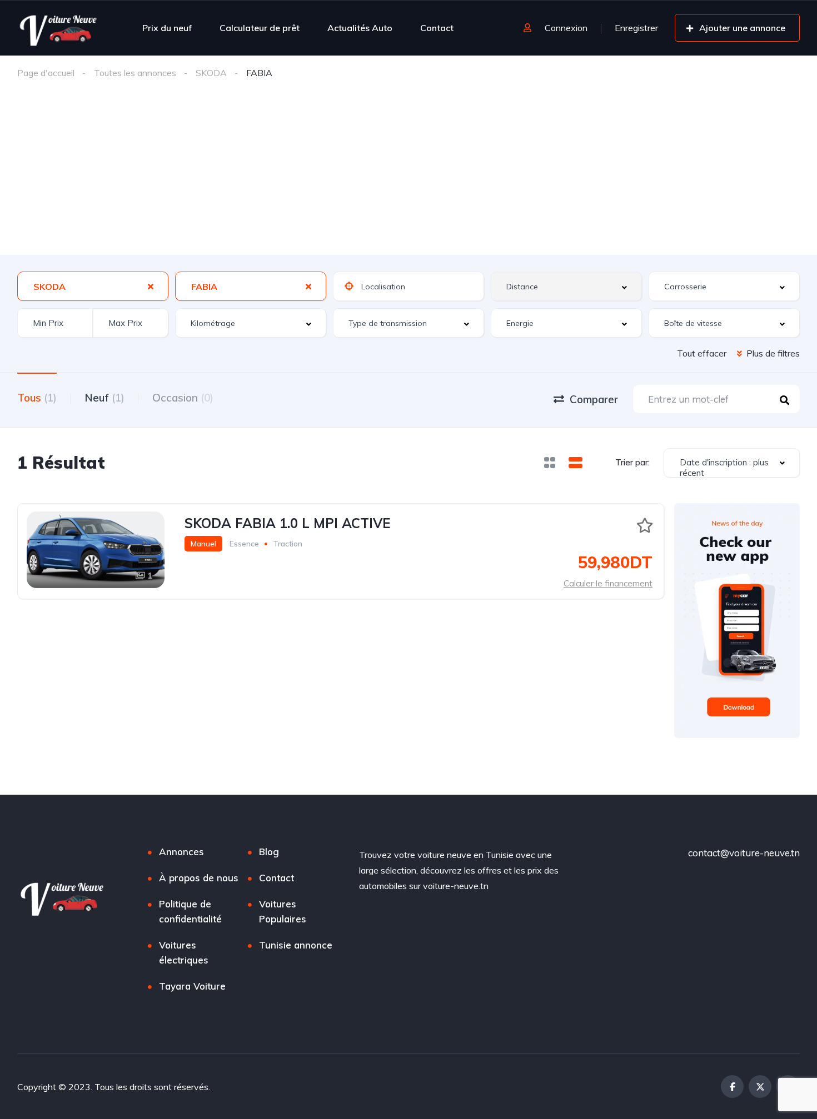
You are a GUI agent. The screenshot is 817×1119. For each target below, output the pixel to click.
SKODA (211, 72)
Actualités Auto (359, 27)
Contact (437, 27)
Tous (37, 397)
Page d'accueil (45, 72)
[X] (760, 1086)
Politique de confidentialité (190, 911)
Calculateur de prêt (260, 27)
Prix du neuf (167, 27)
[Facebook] (732, 1086)
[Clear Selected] (151, 286)
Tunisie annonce (295, 945)
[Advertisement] (408, 171)
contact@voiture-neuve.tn (744, 853)
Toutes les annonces (135, 72)
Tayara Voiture (192, 986)
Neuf (104, 397)
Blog (269, 851)
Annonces (181, 851)
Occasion (182, 397)
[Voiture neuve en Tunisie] (59, 27)
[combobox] (92, 286)
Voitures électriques (183, 952)
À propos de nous (198, 878)
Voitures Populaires (282, 911)
